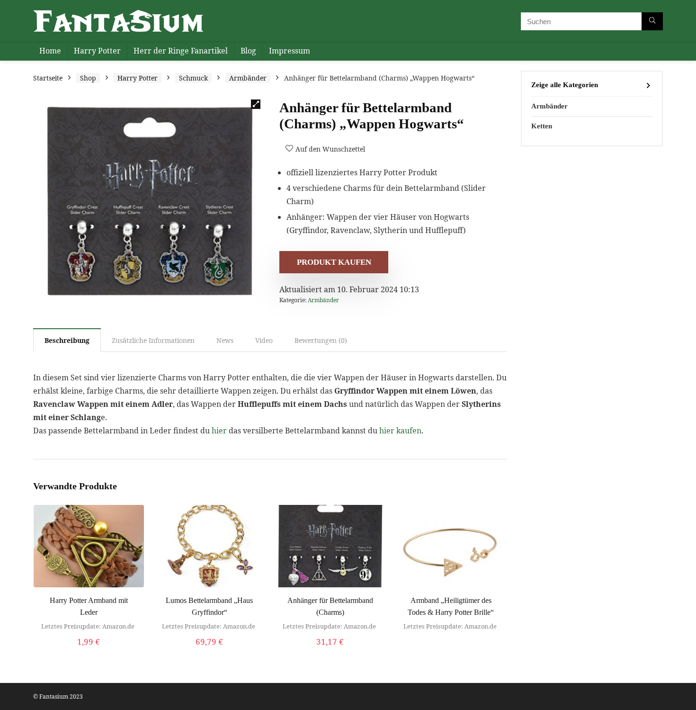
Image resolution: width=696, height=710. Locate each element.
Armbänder (248, 77)
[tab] (67, 340)
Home (50, 50)
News (224, 340)
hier (219, 430)
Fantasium (53, 696)
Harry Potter (97, 50)
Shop (88, 77)
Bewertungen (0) (320, 340)
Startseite (47, 77)
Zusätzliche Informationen (153, 340)
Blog (248, 50)
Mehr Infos (209, 652)
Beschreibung (67, 340)
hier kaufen (400, 430)
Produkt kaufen (334, 262)
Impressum (289, 50)
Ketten (541, 126)
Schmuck (193, 77)
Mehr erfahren (89, 652)
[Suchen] (652, 21)
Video (264, 340)
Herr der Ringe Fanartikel (181, 50)
